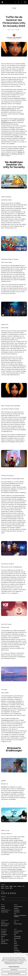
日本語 (10, 886)
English (2, 886)
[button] (14, 8)
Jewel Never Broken (16, 153)
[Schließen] (27, 954)
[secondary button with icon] (25, 2)
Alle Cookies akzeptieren (14, 973)
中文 (23, 886)
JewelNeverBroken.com (7, 122)
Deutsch (6, 886)
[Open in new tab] (9, 910)
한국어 (11, 888)
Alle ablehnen (14, 969)
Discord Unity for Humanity (15, 869)
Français (14, 886)
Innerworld (15, 134)
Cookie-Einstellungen (14, 966)
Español (2, 888)
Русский (7, 888)
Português (19, 886)
